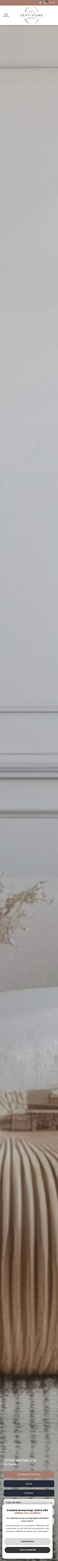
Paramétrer (27, 1541)
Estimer (29, 1493)
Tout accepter (27, 1549)
